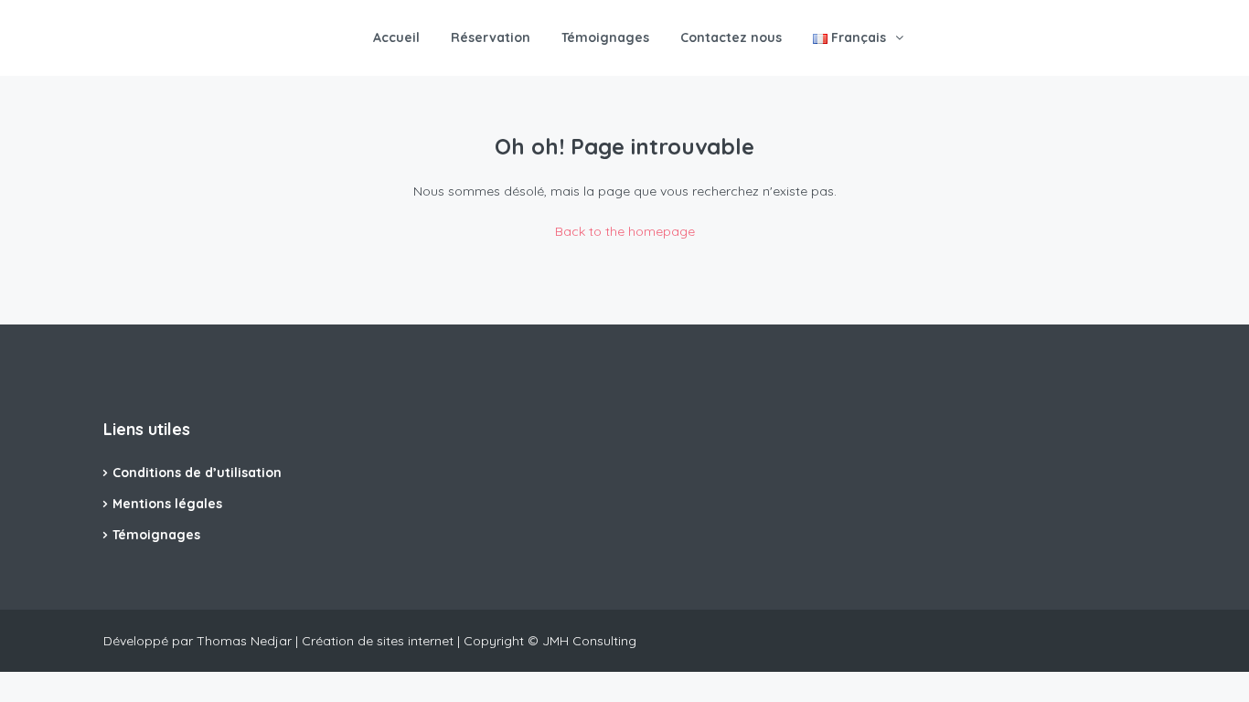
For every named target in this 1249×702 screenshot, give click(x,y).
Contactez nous (731, 37)
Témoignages (605, 37)
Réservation (490, 37)
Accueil (396, 37)
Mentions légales (167, 503)
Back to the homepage (625, 231)
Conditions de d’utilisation (197, 472)
